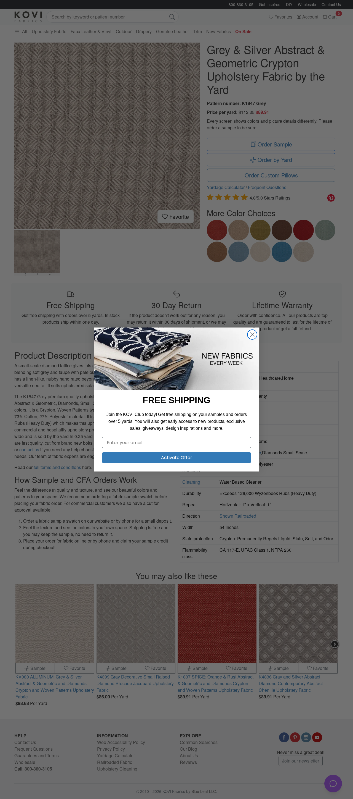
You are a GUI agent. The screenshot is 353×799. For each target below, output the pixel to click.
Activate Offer (176, 457)
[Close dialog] (252, 334)
